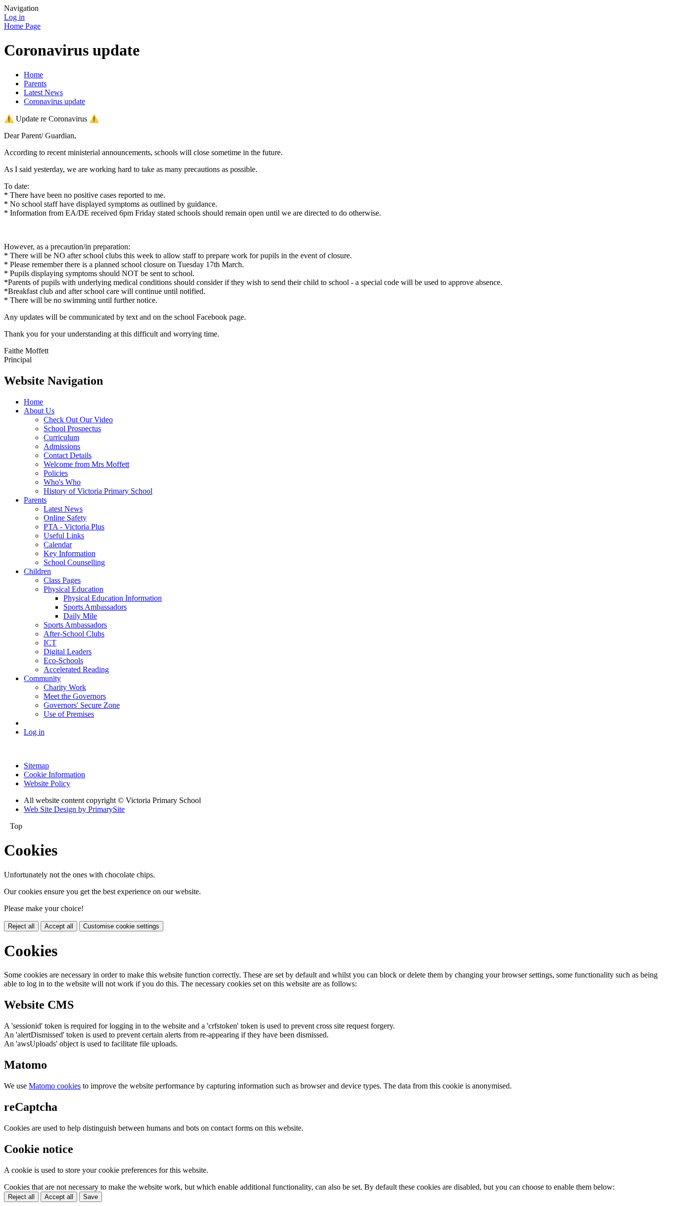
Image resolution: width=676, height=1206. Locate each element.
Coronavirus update (54, 101)
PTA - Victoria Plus (74, 526)
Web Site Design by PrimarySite (74, 809)
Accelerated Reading (76, 669)
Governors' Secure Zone (82, 705)
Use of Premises (69, 714)
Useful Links (64, 535)
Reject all (21, 926)
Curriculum (61, 437)
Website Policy (47, 783)
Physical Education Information (112, 598)
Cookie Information (54, 774)
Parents (35, 83)
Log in (14, 17)
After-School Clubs (74, 634)
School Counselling (74, 562)
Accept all (59, 926)
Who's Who (62, 482)
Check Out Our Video (78, 419)
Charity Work (65, 687)
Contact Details (68, 455)
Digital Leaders (68, 651)
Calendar (58, 544)
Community (42, 678)
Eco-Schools (63, 660)
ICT (50, 642)
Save (90, 1197)
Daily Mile (80, 616)
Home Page (22, 26)
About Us (39, 410)
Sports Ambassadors (95, 607)
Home (33, 74)
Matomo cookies (55, 1086)
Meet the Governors (75, 696)
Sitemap (36, 765)
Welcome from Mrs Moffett (86, 464)
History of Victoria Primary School (98, 491)
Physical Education (73, 589)
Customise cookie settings (121, 926)
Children (37, 571)
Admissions (62, 446)
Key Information (70, 553)
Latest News (43, 92)
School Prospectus (72, 428)
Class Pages (62, 580)
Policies (56, 473)
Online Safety (65, 518)
